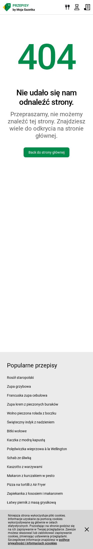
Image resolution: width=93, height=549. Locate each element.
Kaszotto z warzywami (24, 467)
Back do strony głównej (46, 152)
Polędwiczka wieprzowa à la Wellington (37, 449)
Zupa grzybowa (19, 386)
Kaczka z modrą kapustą (26, 440)
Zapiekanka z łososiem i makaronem (35, 493)
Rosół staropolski (20, 378)
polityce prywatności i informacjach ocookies (38, 541)
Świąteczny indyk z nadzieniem (30, 422)
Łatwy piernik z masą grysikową (31, 502)
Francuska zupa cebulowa (27, 395)
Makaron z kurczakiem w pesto (31, 476)
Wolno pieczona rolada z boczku (31, 413)
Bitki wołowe (17, 431)
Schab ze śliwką (19, 458)
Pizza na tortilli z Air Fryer (26, 485)
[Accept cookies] (87, 529)
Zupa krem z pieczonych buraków (32, 404)
